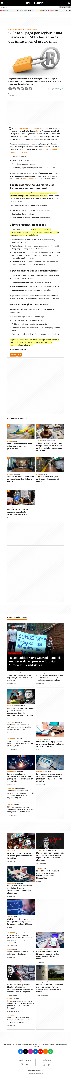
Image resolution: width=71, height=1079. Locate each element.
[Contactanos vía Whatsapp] (27, 1064)
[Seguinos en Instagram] (30, 1051)
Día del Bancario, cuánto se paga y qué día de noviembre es (20, 953)
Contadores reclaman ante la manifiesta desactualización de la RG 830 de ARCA (20, 743)
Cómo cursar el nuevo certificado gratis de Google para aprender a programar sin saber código (20, 778)
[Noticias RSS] (45, 1051)
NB (11, 93)
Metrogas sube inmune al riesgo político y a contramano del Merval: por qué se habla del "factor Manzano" (21, 1004)
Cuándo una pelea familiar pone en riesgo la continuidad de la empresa (20, 479)
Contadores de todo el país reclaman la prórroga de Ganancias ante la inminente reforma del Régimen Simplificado (20, 794)
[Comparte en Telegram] (26, 88)
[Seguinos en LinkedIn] (35, 1051)
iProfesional (12, 29)
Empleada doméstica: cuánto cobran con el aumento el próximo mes (19, 446)
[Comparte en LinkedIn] (22, 88)
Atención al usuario (25, 1060)
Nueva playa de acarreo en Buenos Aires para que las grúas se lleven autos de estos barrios (20, 1019)
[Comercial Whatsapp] (49, 1065)
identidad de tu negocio (29, 128)
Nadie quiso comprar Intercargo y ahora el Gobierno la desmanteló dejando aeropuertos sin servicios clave (20, 712)
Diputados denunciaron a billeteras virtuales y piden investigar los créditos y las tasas (47, 955)
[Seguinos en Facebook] (20, 1051)
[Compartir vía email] (30, 88)
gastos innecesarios (30, 179)
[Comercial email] (44, 1065)
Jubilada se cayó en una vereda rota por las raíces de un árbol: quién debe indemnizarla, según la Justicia (50, 447)
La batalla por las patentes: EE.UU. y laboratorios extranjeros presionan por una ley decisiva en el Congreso (20, 988)
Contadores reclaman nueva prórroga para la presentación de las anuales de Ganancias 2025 (20, 727)
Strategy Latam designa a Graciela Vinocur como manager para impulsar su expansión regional (49, 677)
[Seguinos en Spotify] (50, 1051)
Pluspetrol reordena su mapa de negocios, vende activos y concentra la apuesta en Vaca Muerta (49, 988)
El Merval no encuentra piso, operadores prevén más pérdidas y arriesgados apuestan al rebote (20, 809)
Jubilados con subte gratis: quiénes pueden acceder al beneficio (47, 479)
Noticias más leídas (17, 617)
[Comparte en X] (14, 88)
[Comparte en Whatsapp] (18, 88)
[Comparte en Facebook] (10, 88)
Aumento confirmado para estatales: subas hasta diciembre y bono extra (18, 512)
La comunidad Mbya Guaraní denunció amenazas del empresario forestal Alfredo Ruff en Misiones (35, 661)
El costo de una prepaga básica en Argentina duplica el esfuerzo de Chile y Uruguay (50, 744)
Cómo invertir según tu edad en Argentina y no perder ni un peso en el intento (20, 677)
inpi (19, 355)
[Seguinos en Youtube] (40, 1051)
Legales (20, 29)
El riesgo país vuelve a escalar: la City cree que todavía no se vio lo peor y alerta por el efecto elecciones (50, 856)
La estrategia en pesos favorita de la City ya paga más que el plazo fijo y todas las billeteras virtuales (49, 778)
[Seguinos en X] (25, 1051)
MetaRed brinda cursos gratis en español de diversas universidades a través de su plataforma (20, 889)
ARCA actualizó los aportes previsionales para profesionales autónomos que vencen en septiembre (19, 938)
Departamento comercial (46, 1061)
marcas (13, 355)
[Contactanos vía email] (22, 1064)
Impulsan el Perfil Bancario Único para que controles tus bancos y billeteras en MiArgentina (48, 874)
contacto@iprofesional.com (35, 1074)
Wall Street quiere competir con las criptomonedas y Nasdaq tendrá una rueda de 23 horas (20, 921)
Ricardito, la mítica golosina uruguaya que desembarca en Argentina (19, 855)
